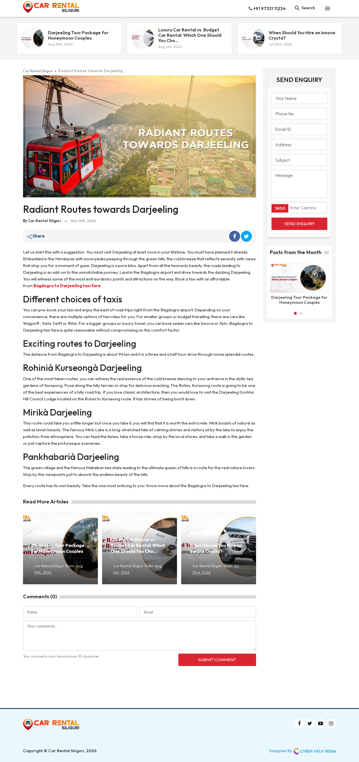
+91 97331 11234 (269, 8)
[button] (295, 313)
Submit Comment (217, 659)
